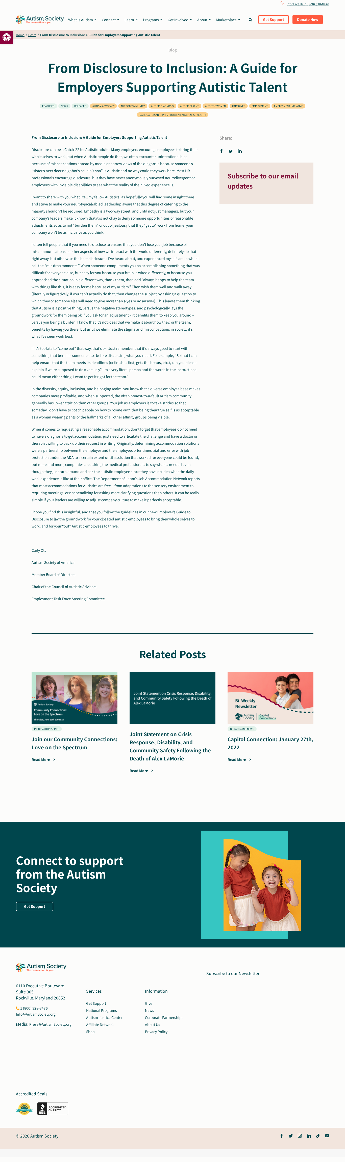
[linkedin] (309, 1136)
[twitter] (291, 1136)
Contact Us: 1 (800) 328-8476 (308, 4)
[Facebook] (222, 151)
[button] (6, 37)
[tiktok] (318, 1136)
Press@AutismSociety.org (50, 1024)
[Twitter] (230, 151)
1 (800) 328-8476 (33, 1008)
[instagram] (300, 1136)
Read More (41, 759)
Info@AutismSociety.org (36, 1014)
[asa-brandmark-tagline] (40, 17)
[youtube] (327, 1136)
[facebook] (282, 1136)
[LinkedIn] (239, 151)
